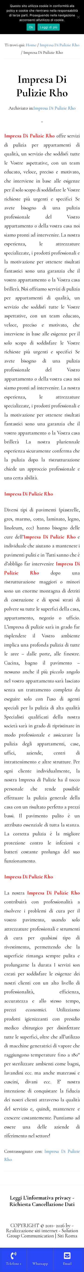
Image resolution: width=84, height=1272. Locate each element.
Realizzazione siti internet (32, 1231)
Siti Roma (67, 1236)
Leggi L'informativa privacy (40, 1197)
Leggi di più (48, 27)
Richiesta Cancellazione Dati (42, 1204)
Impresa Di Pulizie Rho (54, 108)
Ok (31, 27)
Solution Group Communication (42, 1233)
